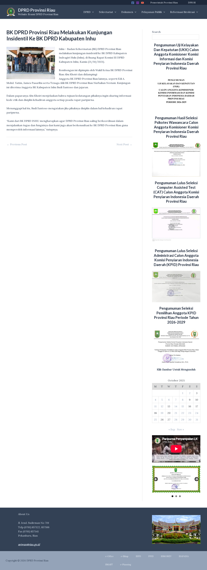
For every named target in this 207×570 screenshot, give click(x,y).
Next (196, 479)
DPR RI (192, 2)
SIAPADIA (184, 556)
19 (162, 413)
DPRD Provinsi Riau (36, 10)
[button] (92, 12)
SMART (109, 564)
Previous (156, 479)
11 (155, 406)
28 (175, 419)
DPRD (87, 12)
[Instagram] (137, 2)
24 (196, 413)
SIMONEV (166, 556)
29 (182, 419)
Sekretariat (106, 12)
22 (182, 413)
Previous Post (17, 144)
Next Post (124, 144)
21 (175, 413)
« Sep (172, 429)
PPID (151, 556)
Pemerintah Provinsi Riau (164, 2)
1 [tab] (172, 496)
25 (155, 419)
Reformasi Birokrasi (182, 12)
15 (182, 406)
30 (189, 419)
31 (197, 419)
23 (189, 413)
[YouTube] (142, 2)
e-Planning (125, 564)
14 (175, 406)
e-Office (109, 556)
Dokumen (127, 12)
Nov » (180, 429)
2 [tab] (176, 496)
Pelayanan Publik (152, 12)
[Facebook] (132, 2)
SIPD (138, 556)
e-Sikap (124, 556)
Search (156, 31)
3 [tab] (180, 496)
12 (162, 406)
